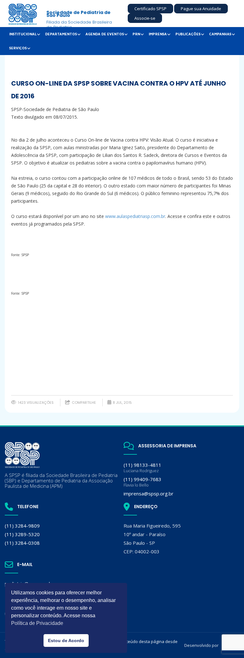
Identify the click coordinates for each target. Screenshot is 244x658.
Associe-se (144, 18)
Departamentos (61, 34)
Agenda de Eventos (104, 34)
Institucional (23, 34)
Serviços (18, 48)
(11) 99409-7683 (142, 482)
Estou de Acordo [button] (66, 640)
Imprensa (158, 34)
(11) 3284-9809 (22, 525)
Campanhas (220, 34)
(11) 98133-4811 (142, 467)
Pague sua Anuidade (201, 8)
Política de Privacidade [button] (37, 623)
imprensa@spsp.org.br (148, 493)
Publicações (187, 34)
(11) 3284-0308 (22, 543)
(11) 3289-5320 (22, 534)
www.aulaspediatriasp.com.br (135, 216)
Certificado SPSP (150, 8)
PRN (136, 34)
